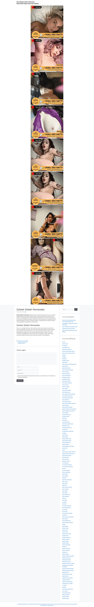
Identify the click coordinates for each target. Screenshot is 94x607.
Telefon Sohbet (65, 554)
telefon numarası (66, 550)
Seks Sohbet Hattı (66, 494)
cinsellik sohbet (65, 416)
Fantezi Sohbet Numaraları (68, 446)
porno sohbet (65, 475)
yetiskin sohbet (65, 596)
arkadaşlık (64, 358)
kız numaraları (25, 340)
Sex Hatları (64, 500)
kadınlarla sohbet (66, 461)
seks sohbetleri (65, 496)
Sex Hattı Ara (60, 604)
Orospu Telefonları (66, 472)
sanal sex (64, 477)
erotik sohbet (65, 436)
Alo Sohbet (64, 345)
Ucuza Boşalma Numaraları (22, 604)
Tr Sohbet (64, 585)
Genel (63, 449)
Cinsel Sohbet (65, 412)
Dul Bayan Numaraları (67, 427)
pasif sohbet (65, 474)
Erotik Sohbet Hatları (66, 440)
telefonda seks (65, 572)
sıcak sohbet (65, 518)
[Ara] (75, 309)
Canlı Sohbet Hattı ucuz (67, 395)
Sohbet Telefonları (66, 544)
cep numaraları (65, 405)
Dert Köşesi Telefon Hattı (67, 423)
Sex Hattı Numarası (66, 507)
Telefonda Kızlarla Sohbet (68, 570)
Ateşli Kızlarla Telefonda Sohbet (69, 364)
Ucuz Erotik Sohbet (73, 604)
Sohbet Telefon (65, 542)
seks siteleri (64, 490)
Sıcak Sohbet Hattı (66, 520)
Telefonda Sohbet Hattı (67, 581)
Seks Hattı (64, 485)
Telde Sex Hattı (49, 604)
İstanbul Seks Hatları (66, 455)
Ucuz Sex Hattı (55, 604)
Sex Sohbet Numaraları (67, 513)
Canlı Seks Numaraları (67, 382)
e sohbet (64, 433)
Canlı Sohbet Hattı (66, 392)
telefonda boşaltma (66, 559)
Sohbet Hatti (65, 529)
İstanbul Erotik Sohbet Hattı (68, 453)
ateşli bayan (65, 362)
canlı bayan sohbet (66, 381)
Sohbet (63, 524)
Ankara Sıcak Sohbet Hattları (68, 353)
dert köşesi (64, 420)
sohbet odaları (65, 541)
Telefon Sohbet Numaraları (68, 556)
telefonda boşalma (66, 557)
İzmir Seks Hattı (65, 457)
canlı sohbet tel (65, 399)
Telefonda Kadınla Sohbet (68, 568)
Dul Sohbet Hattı (43, 605)
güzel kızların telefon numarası (69, 451)
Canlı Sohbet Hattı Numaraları (68, 394)
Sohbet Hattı (65, 531)
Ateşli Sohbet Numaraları (67, 369)
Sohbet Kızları (65, 535)
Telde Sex (64, 546)
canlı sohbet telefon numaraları (69, 403)
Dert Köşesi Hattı (66, 421)
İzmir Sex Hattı (65, 459)
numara (64, 468)
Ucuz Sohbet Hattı (66, 592)
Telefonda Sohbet (66, 579)
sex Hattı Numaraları (66, 505)
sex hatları (64, 502)
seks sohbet (65, 492)
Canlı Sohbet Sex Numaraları (40, 604)
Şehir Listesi (65, 481)
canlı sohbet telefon (66, 401)
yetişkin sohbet (65, 598)
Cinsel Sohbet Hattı (21, 343)
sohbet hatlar (65, 526)
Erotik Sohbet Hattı (66, 442)
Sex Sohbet (64, 511)
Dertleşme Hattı (65, 425)
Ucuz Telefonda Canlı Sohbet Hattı (69, 326)
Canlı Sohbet (65, 388)
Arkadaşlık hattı (65, 360)
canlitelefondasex (66, 379)
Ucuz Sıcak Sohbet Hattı (67, 589)
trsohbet (64, 587)
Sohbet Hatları (65, 528)
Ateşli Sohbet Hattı (66, 368)
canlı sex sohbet (65, 386)
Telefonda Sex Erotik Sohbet (68, 328)
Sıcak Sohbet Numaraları (67, 522)
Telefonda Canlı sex (66, 561)
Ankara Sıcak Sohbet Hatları (68, 351)
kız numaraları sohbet (67, 464)
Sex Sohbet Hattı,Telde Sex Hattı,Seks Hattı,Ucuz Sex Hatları (28, 2)
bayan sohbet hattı (66, 375)
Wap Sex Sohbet (65, 594)
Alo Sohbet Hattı (65, 347)
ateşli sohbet (65, 366)
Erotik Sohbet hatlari (66, 438)
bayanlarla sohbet (66, 377)
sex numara (64, 509)
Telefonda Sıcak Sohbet (67, 577)
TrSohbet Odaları (50, 605)
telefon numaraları (66, 548)
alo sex (63, 341)
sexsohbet (64, 515)
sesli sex (64, 498)
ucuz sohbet (65, 590)
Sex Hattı (64, 503)
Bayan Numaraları (66, 373)
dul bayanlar (65, 429)
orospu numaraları (66, 470)
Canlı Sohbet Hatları (66, 390)
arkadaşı (64, 356)
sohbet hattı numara (66, 533)
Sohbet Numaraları (66, 537)
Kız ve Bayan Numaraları (67, 466)
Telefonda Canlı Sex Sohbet (68, 563)
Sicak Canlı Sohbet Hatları (68, 516)
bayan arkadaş (65, 371)
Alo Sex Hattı (20, 340)
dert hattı (64, 418)
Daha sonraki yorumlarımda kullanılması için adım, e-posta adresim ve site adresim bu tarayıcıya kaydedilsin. (36, 376)
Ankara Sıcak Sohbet (66, 349)
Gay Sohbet (64, 448)
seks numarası (65, 489)
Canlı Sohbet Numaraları (67, 397)
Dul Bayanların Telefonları (67, 431)
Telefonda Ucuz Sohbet (67, 583)
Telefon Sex (64, 552)
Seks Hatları (65, 483)
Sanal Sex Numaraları (67, 479)
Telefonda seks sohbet (67, 574)
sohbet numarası (66, 539)
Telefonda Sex (65, 576)
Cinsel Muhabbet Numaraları (68, 410)
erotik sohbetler (65, 444)
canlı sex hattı (65, 384)
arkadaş (64, 354)
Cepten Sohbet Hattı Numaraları (69, 408)
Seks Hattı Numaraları (67, 487)
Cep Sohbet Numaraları (67, 407)
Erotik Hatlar (65, 435)
